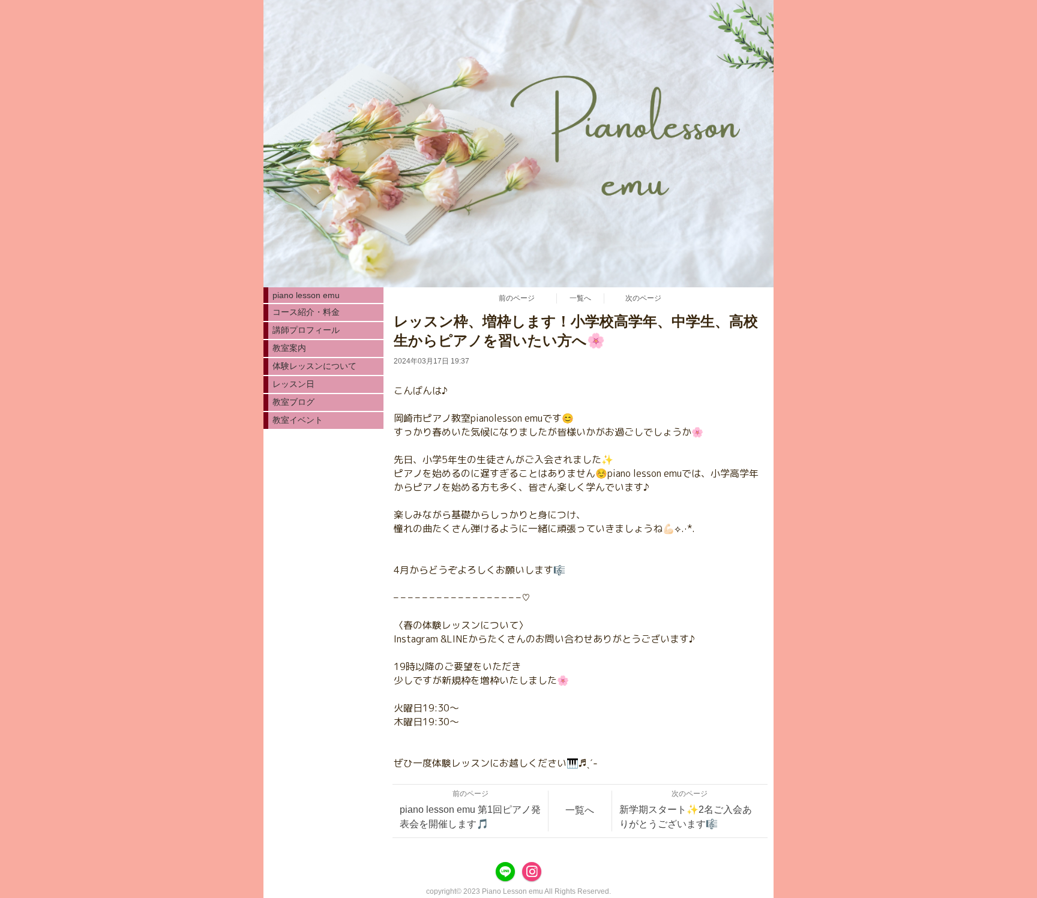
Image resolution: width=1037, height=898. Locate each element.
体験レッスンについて (314, 366)
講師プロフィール (306, 330)
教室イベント (297, 420)
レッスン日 (293, 384)
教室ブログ (293, 402)
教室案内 (289, 348)
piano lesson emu (306, 295)
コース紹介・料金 (306, 312)
